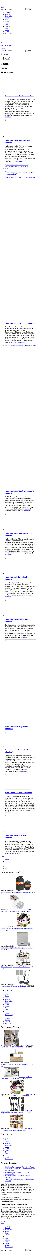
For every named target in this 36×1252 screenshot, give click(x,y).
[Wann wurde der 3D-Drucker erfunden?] (20, 607)
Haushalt (7, 14)
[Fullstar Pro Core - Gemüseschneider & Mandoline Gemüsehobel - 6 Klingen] (23, 927)
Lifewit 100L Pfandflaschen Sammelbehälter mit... (16, 892)
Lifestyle (7, 26)
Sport (6, 23)
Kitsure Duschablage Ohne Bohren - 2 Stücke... (15, 967)
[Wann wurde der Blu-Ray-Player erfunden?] (20, 128)
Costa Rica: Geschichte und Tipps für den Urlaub (19, 1167)
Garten (7, 18)
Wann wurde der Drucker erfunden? (19, 96)
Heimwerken (8, 16)
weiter (6, 868)
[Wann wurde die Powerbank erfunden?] (20, 565)
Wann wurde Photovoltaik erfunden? (19, 323)
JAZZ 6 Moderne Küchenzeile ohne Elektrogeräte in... (15, 1063)
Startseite (7, 12)
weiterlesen (8, 117)
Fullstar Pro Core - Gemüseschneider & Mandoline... (17, 928)
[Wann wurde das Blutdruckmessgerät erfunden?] (20, 416)
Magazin (7, 1020)
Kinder (7, 31)
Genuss (7, 19)
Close (2, 1223)
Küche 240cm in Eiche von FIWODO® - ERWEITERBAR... (17, 1046)
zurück (7, 859)
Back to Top (4, 1221)
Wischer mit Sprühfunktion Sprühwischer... (14, 986)
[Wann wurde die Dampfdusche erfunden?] (20, 739)
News (6, 1008)
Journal (7, 30)
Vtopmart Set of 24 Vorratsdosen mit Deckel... (17, 1129)
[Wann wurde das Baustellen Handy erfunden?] (20, 521)
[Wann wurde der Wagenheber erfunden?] (20, 681)
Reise (6, 24)
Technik (7, 21)
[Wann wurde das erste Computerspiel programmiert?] (20, 166)
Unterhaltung (9, 33)
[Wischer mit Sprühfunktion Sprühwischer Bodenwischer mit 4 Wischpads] (23, 984)
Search (29, 9)
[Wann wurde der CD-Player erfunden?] (20, 823)
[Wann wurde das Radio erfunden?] (20, 782)
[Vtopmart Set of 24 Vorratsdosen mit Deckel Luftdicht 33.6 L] (17, 1128)
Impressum (8, 1021)
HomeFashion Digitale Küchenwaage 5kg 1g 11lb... (16, 948)
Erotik (6, 28)
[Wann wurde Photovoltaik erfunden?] (20, 248)
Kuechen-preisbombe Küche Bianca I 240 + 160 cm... (16, 1077)
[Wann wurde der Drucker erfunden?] (20, 84)
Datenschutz (8, 1023)
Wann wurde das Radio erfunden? (18, 793)
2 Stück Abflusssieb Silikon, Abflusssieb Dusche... (16, 910)
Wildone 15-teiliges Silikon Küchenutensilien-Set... (16, 1111)
